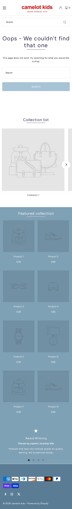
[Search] (64, 22)
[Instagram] (12, 494)
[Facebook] (5, 494)
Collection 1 (33, 195)
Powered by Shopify (37, 503)
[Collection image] (33, 159)
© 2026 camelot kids (14, 503)
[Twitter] (18, 494)
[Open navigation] (8, 7)
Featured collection (36, 213)
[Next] (66, 164)
